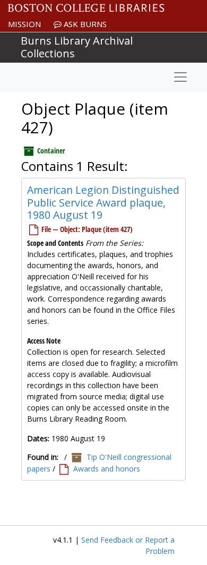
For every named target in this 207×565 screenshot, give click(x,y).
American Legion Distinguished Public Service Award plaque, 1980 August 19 (103, 202)
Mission (24, 24)
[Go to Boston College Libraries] (86, 8)
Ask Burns (84, 24)
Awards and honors (106, 469)
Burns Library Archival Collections (77, 47)
